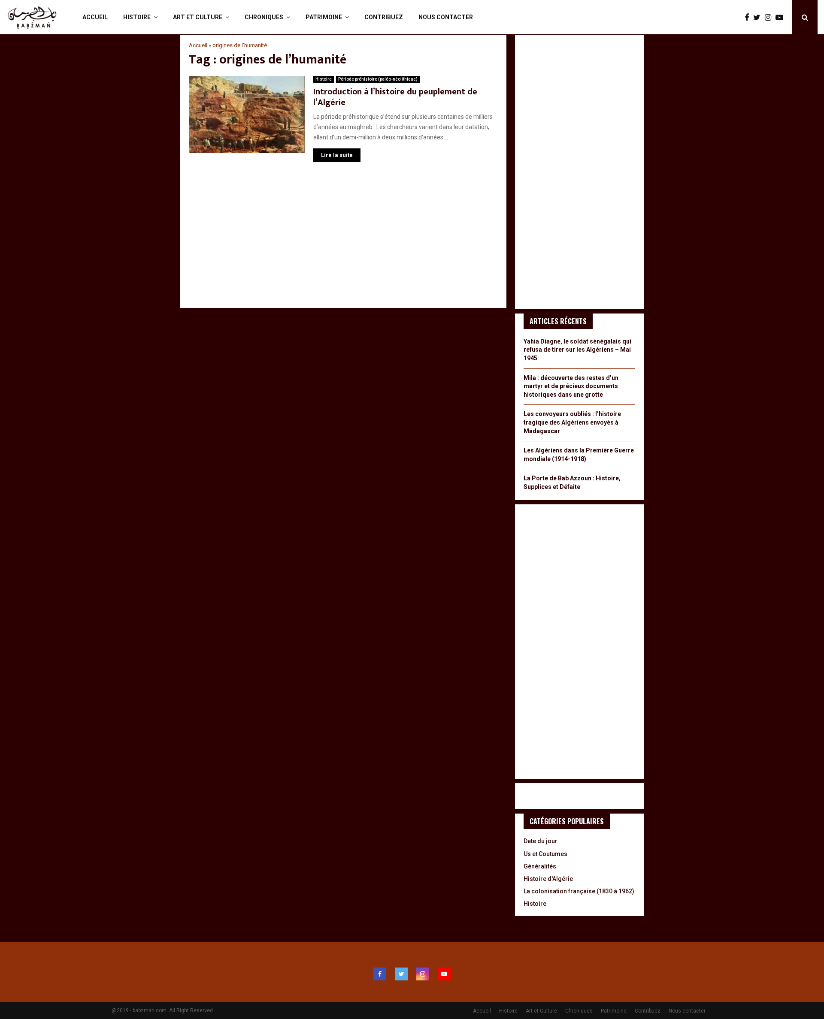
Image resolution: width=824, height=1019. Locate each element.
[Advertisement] (343, 239)
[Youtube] (782, 17)
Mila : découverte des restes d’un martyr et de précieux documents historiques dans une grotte (571, 386)
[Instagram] (770, 17)
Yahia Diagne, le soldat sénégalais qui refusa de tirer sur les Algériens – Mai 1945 (577, 350)
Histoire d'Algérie (548, 878)
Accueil (95, 17)
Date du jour (540, 841)
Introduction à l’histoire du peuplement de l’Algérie (395, 97)
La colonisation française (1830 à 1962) (579, 891)
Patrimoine (324, 17)
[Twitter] (759, 17)
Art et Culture (197, 17)
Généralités (540, 866)
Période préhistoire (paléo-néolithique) (378, 79)
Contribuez (383, 17)
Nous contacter (445, 17)
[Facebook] (749, 17)
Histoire (137, 17)
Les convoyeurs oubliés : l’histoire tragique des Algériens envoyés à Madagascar (572, 422)
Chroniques (264, 17)
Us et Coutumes (545, 853)
